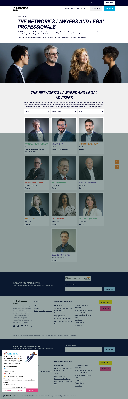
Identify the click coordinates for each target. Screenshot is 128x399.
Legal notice (33, 335)
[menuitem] (117, 162)
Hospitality (78, 320)
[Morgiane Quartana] (91, 209)
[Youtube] (22, 326)
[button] (100, 3)
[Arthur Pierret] (64, 173)
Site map (50, 335)
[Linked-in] (14, 326)
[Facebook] (26, 326)
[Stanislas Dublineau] (36, 173)
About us (36, 305)
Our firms (36, 308)
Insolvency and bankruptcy (62, 318)
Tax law (56, 313)
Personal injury (79, 322)
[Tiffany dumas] (64, 209)
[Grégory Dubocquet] (91, 135)
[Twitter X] (31, 326)
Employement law (59, 315)
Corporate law (58, 305)
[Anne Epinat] (36, 209)
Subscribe (109, 289)
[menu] (117, 164)
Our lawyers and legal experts (43, 311)
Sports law (78, 325)
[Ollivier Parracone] (64, 245)
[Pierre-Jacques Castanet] (36, 135)
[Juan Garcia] (64, 135)
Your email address (71, 285)
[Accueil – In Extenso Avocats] (20, 9)
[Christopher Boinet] (91, 173)
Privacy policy (42, 335)
